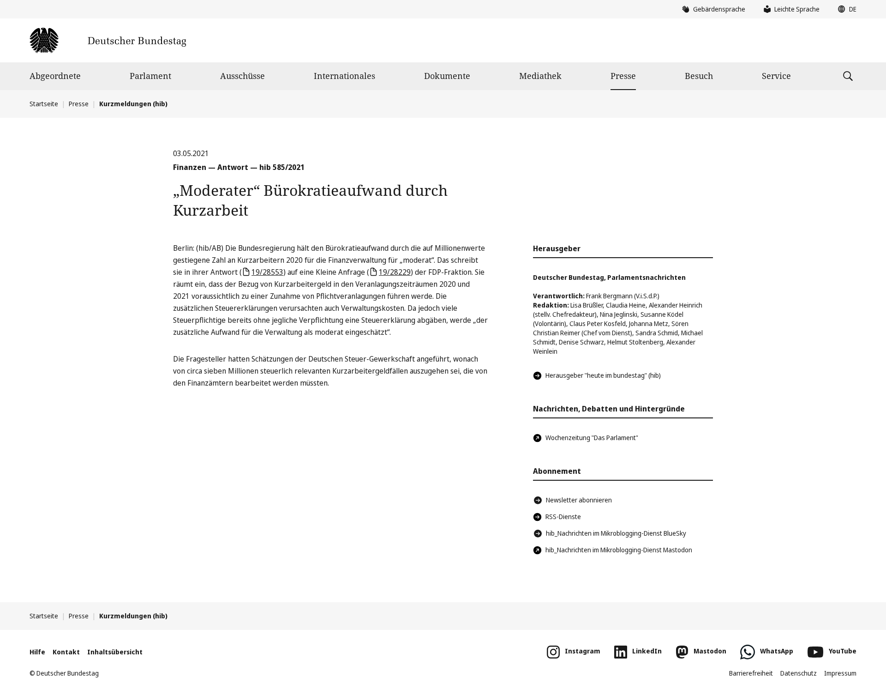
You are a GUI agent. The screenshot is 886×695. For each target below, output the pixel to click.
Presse (623, 75)
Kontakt (66, 651)
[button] (844, 9)
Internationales (344, 75)
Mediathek (540, 75)
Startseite (44, 103)
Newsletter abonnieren (579, 500)
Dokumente (447, 75)
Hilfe (37, 651)
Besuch (699, 75)
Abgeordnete (55, 75)
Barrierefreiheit (751, 673)
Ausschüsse (242, 75)
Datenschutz (798, 673)
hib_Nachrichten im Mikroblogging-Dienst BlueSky (616, 533)
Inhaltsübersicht (115, 651)
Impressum (840, 673)
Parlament (150, 75)
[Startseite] (108, 40)
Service (776, 75)
